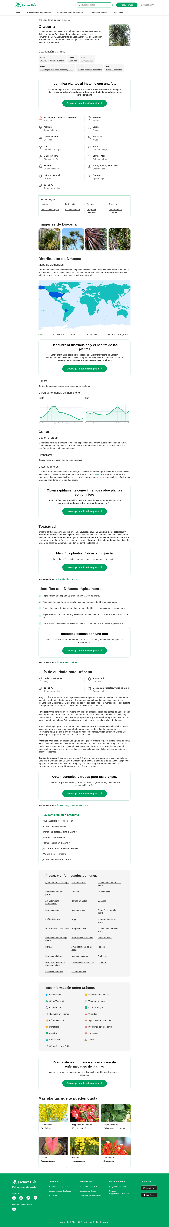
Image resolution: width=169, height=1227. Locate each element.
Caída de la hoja (52, 919)
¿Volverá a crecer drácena (54, 854)
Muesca (75, 892)
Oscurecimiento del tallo (83, 962)
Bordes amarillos (79, 901)
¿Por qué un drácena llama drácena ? (59, 832)
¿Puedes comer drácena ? (54, 837)
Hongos (101, 947)
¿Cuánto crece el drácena (54, 826)
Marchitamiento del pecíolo (54, 893)
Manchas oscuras (80, 956)
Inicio (18, 13)
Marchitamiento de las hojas (108, 929)
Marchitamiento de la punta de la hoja (55, 963)
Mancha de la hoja (53, 956)
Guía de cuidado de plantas (60, 1191)
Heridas (49, 947)
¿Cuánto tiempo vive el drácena (56, 859)
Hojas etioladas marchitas (57, 928)
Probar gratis (127, 5)
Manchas (102, 901)
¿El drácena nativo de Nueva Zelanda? (60, 848)
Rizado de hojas (79, 972)
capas (96, 474)
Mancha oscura (52, 910)
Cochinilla (102, 956)
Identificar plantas (99, 13)
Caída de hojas (105, 938)
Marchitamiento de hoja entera (56, 939)
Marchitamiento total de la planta (109, 883)
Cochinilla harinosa (54, 972)
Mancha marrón (79, 882)
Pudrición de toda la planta (107, 911)
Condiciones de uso (88, 1191)
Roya (74, 919)
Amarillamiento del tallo (82, 938)
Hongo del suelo (79, 928)
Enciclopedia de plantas (49, 20)
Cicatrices (102, 962)
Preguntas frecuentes (118, 1187)
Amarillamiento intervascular (52, 902)
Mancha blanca (79, 910)
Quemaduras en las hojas (57, 882)
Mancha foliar (104, 892)
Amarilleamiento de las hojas (82, 948)
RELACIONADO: (58, 579)
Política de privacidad (88, 1187)
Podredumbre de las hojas (107, 920)
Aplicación (118, 13)
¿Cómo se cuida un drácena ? (56, 843)
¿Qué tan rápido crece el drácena (57, 821)
